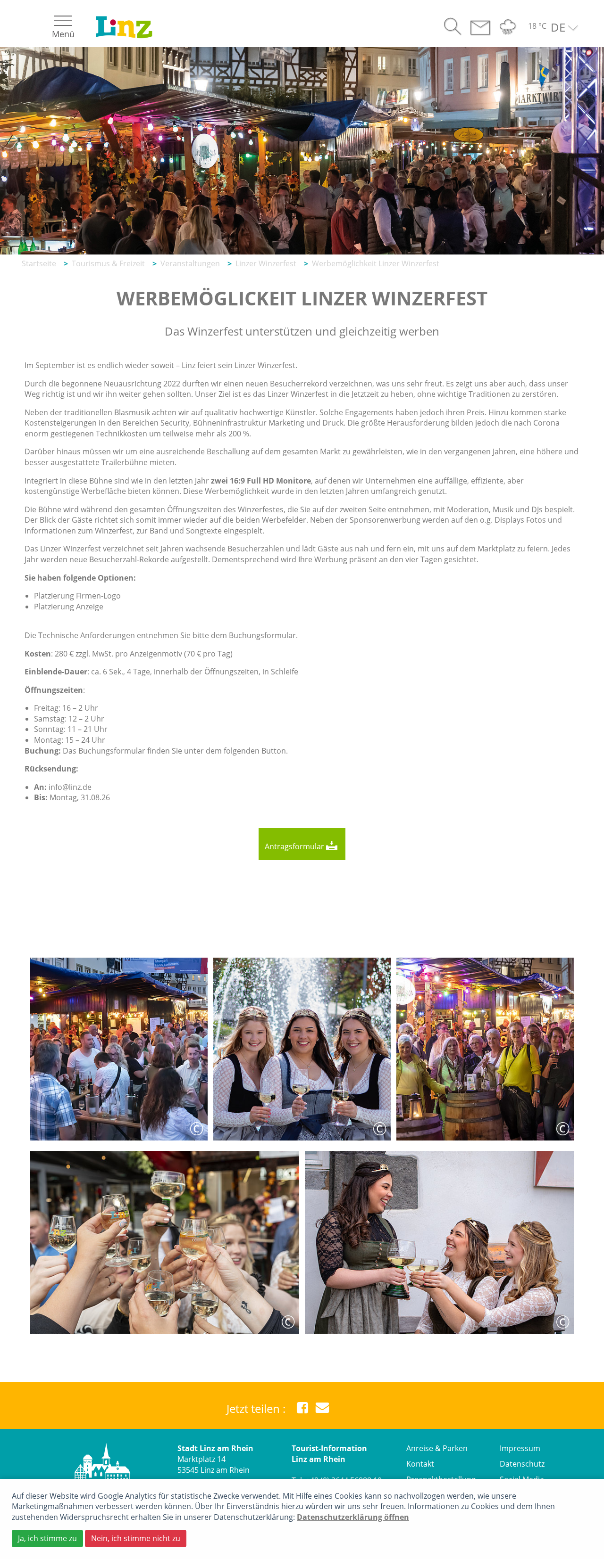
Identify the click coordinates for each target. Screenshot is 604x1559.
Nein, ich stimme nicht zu (135, 1538)
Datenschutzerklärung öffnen (353, 1517)
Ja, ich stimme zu (47, 1538)
